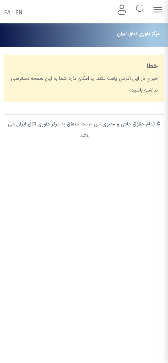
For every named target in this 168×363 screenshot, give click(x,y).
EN (19, 13)
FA (7, 13)
